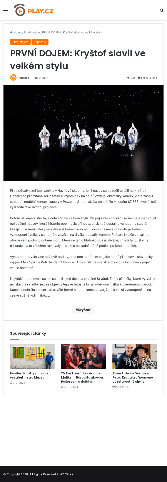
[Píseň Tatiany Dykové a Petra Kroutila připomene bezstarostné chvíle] (134, 356)
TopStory (40, 42)
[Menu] (5, 12)
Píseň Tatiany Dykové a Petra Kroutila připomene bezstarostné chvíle (132, 377)
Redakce (23, 77)
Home (17, 32)
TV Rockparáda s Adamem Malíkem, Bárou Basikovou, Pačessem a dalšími (82, 377)
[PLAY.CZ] (34, 10)
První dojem (32, 32)
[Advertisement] (83, 429)
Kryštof (84, 310)
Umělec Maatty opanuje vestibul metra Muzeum (29, 375)
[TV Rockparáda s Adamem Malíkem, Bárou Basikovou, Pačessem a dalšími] (83, 356)
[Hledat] (161, 12)
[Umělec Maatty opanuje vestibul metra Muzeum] (32, 356)
